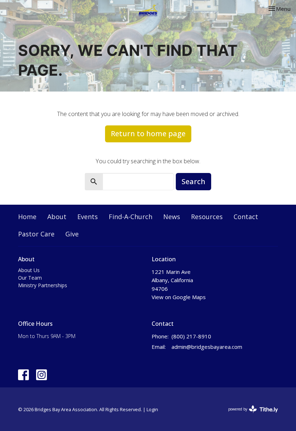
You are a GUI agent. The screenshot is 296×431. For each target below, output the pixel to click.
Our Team (30, 277)
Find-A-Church (130, 216)
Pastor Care (36, 234)
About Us (29, 270)
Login (152, 409)
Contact (246, 216)
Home (27, 216)
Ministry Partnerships (42, 285)
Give (72, 234)
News (171, 216)
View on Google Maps (179, 297)
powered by (249, 415)
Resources (207, 216)
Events (87, 216)
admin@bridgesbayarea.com (206, 346)
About (56, 216)
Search (193, 181)
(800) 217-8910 (191, 336)
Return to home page (148, 133)
